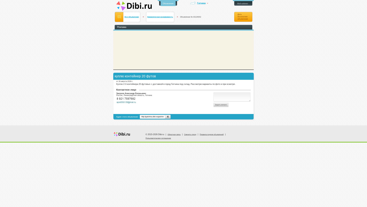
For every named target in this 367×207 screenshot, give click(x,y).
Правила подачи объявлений (212, 135)
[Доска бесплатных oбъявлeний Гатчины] (134, 6)
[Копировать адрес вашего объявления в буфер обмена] (168, 117)
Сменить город (190, 135)
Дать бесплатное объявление (243, 16)
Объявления (168, 3)
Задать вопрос (221, 105)
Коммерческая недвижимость (160, 17)
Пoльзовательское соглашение (158, 138)
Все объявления (132, 17)
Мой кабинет (242, 3)
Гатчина (201, 3)
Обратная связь (174, 135)
